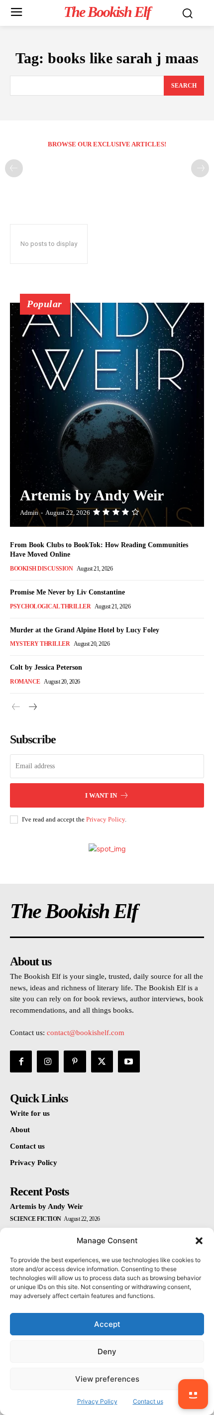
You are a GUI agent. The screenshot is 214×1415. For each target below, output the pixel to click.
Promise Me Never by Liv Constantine (67, 592)
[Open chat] (193, 1394)
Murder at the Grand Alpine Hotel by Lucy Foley (84, 630)
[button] (199, 1241)
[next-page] (32, 707)
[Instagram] (48, 1061)
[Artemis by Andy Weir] (107, 415)
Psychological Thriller (50, 606)
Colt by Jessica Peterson (46, 667)
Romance (25, 681)
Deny (107, 1351)
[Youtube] (129, 1061)
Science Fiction (35, 1218)
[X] (102, 1061)
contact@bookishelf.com (85, 1033)
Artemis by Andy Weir (92, 495)
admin (29, 512)
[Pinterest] (75, 1061)
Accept (107, 1324)
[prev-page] (14, 168)
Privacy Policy (105, 819)
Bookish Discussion (41, 568)
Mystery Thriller (40, 643)
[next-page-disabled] (200, 168)
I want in (101, 795)
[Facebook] (21, 1061)
